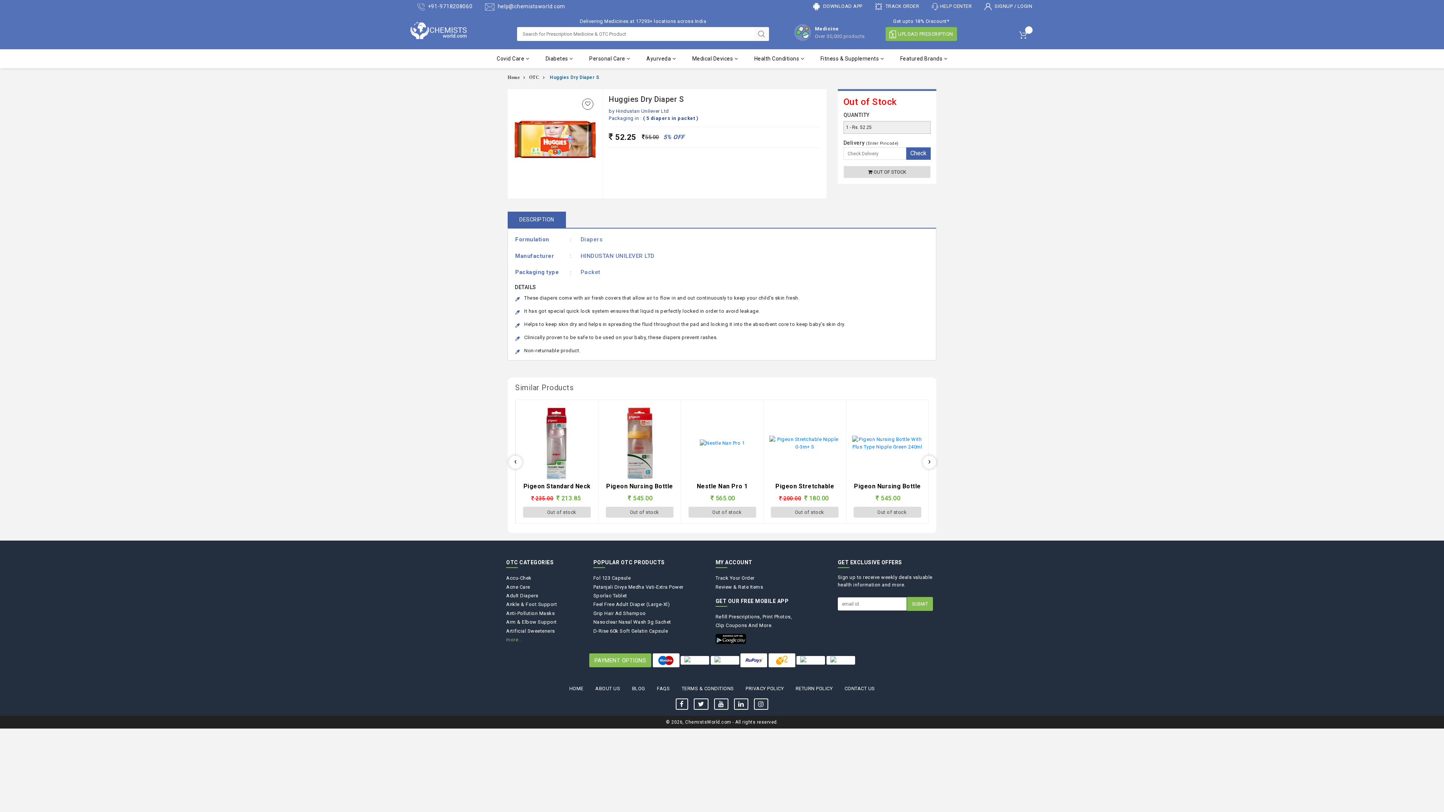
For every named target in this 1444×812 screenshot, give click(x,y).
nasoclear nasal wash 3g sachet (632, 622)
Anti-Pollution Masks (530, 613)
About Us (607, 688)
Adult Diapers (522, 595)
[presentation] (515, 462)
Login (1025, 6)
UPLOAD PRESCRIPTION (925, 34)
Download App (842, 6)
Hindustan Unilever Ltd (642, 111)
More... (514, 639)
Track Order (901, 6)
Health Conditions (777, 59)
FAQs (663, 688)
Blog (638, 688)
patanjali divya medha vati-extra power (638, 587)
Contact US (860, 688)
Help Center (956, 6)
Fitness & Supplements (850, 59)
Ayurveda (659, 59)
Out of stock (889, 172)
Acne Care (518, 587)
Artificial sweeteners (530, 631)
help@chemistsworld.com (530, 6)
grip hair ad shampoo (619, 613)
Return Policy (814, 688)
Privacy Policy (765, 688)
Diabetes (558, 59)
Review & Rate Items (739, 587)
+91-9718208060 (449, 6)
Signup (1004, 6)
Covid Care (511, 59)
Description (536, 220)
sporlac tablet (610, 595)
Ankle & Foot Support (531, 604)
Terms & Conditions (708, 688)
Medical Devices (713, 59)
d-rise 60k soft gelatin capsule (630, 631)
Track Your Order (735, 578)
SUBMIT (920, 604)
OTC (534, 77)
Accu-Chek (519, 578)
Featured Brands (922, 59)
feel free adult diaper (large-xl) (631, 604)
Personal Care (607, 59)
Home (514, 77)
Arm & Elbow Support (531, 622)
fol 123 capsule (612, 578)
